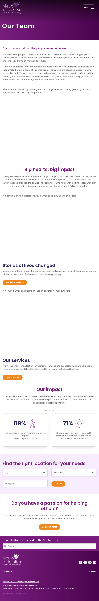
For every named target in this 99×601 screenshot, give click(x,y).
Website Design (9, 593)
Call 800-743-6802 (10, 582)
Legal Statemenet (35, 588)
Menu (86, 8)
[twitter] (85, 562)
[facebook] (80, 562)
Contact (7, 571)
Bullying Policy (50, 588)
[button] (46, 410)
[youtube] (94, 562)
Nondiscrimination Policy (69, 588)
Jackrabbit (21, 593)
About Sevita (8, 588)
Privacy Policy (20, 588)
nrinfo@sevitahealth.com (29, 582)
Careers (92, 571)
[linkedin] (90, 562)
